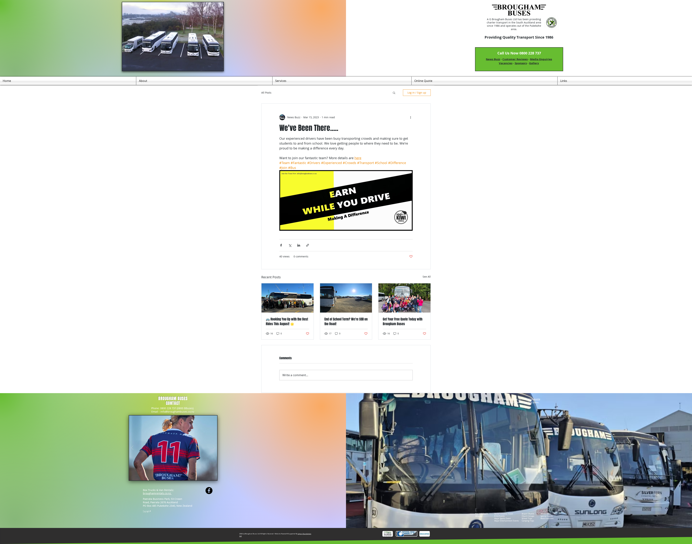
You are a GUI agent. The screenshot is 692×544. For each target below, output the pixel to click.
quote (537, 399)
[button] (394, 92)
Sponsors (521, 63)
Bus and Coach (481, 514)
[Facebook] (208, 490)
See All (427, 276)
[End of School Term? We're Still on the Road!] (346, 298)
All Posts (266, 92)
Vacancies (505, 63)
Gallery (534, 63)
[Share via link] (307, 245)
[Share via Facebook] (281, 245)
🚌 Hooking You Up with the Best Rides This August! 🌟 (287, 321)
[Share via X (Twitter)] (290, 245)
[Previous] (132, 447)
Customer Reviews (515, 59)
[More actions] (410, 117)
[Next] (214, 447)
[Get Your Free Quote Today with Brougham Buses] (404, 298)
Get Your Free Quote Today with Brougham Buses (402, 321)
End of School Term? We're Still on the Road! (346, 321)
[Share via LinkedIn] (298, 245)
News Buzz (493, 59)
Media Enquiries (541, 59)
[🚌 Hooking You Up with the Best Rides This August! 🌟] (287, 298)
